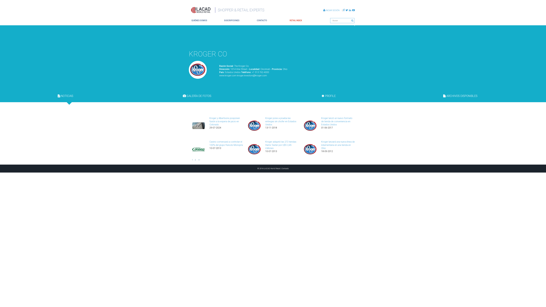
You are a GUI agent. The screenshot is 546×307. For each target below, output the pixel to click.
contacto (262, 20)
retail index (296, 20)
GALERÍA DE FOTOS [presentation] (198, 96)
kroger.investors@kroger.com (252, 75)
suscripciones (231, 20)
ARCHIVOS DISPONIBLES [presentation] (461, 96)
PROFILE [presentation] (330, 96)
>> (199, 160)
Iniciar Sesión (332, 10)
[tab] (65, 96)
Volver (348, 42)
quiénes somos (199, 20)
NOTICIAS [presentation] (66, 96)
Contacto (285, 168)
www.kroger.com (227, 75)
